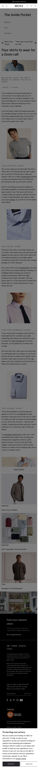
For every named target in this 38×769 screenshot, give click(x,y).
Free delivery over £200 (18, 1)
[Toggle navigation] (3, 6)
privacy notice (21, 758)
